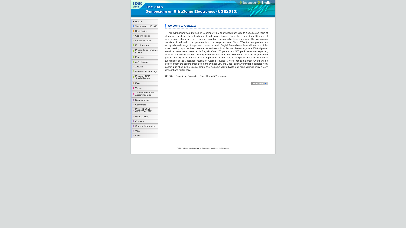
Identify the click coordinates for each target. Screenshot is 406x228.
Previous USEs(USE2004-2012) (143, 110)
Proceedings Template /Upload (146, 51)
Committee (140, 104)
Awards (139, 66)
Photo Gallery (142, 116)
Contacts (139, 121)
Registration (141, 31)
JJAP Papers (141, 62)
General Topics (142, 36)
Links (138, 135)
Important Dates (143, 40)
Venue (138, 88)
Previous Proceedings (146, 71)
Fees (137, 83)
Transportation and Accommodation (144, 93)
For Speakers (142, 45)
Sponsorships (142, 100)
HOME (138, 21)
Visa (137, 131)
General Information (145, 126)
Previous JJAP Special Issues (142, 77)
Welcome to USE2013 (146, 26)
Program (139, 57)
